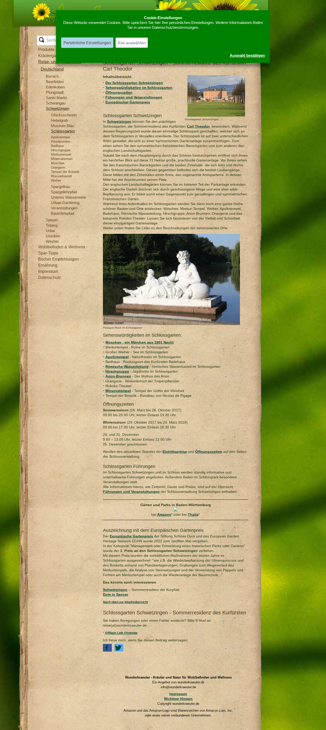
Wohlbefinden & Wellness (61, 247)
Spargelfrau (60, 186)
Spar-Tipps (48, 253)
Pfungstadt (55, 92)
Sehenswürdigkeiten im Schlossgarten (138, 88)
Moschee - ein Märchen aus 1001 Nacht (139, 342)
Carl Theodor (198, 126)
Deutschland (52, 69)
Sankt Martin (56, 98)
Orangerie (58, 167)
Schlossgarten (63, 131)
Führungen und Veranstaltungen (133, 97)
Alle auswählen (132, 43)
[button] (107, 648)
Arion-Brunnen (118, 376)
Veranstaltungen (64, 208)
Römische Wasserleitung (126, 366)
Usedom (53, 236)
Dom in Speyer (115, 594)
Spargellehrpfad (64, 192)
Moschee (57, 163)
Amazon (164, 514)
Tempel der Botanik (65, 172)
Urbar (50, 230)
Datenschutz (49, 277)
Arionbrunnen (60, 141)
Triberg (51, 225)
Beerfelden (55, 81)
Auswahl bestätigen (247, 55)
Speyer (52, 220)
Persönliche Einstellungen (87, 43)
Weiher (56, 180)
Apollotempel (60, 137)
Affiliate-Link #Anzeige (121, 632)
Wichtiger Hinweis (178, 699)
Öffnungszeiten (118, 92)
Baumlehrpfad (62, 213)
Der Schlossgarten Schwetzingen (134, 83)
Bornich (52, 76)
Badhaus (57, 146)
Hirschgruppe (60, 150)
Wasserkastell (61, 176)
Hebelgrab (59, 120)
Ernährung (47, 265)
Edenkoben (55, 87)
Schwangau (55, 103)
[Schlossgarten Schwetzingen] (216, 77)
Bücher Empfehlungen (58, 259)
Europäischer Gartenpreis (127, 102)
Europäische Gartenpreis (131, 536)
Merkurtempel (61, 154)
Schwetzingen (57, 108)
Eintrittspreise (174, 452)
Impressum (48, 271)
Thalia (193, 514)
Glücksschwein (64, 115)
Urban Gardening (65, 202)
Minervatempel (62, 159)
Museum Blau (62, 126)
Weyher (52, 241)
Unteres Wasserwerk (68, 197)
